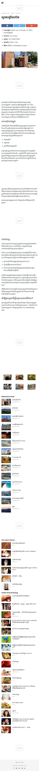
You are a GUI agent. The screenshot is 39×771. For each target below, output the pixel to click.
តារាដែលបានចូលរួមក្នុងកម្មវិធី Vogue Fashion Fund (24, 569)
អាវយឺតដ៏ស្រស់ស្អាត (17, 584)
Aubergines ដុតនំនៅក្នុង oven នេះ (22, 653)
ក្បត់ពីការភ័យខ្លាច (16, 559)
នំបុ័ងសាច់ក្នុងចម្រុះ (17, 678)
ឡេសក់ (14, 711)
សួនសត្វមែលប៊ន (16, 400)
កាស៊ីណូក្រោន (15, 433)
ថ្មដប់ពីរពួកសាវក (16, 465)
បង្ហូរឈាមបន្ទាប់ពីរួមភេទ (18, 670)
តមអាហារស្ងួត (15, 694)
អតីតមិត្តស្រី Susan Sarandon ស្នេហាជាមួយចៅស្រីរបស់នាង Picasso (23, 720)
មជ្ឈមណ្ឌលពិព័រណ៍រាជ (17, 449)
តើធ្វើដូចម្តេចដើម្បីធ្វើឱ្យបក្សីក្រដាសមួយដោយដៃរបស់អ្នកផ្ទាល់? (23, 638)
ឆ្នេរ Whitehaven (17, 482)
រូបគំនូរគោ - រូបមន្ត (17, 576)
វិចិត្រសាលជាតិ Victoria (18, 441)
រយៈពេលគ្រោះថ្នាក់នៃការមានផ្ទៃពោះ (21, 596)
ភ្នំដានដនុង (15, 408)
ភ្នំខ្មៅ (13, 506)
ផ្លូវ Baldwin (15, 474)
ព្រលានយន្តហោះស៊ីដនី (17, 498)
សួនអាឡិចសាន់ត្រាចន (17, 416)
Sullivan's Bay (16, 490)
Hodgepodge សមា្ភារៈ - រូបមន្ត (21, 727)
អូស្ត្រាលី (12, 13)
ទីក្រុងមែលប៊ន (18, 13)
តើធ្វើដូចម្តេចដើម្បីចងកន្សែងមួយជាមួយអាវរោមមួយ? (23, 646)
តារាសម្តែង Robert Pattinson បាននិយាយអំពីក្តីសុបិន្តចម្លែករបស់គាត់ (23, 687)
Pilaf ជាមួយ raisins (17, 703)
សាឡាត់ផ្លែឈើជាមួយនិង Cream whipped (24, 551)
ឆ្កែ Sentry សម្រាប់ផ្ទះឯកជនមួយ (20, 629)
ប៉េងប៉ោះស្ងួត (15, 661)
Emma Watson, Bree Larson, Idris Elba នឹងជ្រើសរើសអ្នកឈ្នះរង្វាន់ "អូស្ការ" (24, 621)
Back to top (19, 762)
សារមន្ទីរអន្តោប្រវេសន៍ (17, 424)
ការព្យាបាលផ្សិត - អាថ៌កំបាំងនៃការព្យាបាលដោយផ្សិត (24, 613)
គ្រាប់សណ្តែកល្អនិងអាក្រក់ (18, 543)
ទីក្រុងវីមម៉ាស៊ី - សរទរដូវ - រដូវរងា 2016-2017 (24, 604)
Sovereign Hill (16, 457)
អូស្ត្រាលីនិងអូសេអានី (5, 13)
